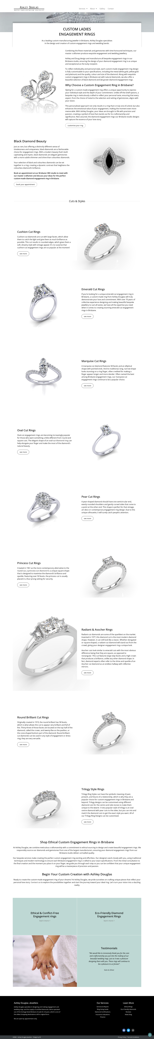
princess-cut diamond (38, 570)
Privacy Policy (122, 1037)
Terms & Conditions (133, 1037)
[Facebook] (124, 1030)
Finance (102, 1017)
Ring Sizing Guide (102, 1009)
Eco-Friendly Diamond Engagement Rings (109, 914)
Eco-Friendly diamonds (128, 1009)
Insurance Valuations (103, 1014)
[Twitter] (128, 1030)
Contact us (35, 882)
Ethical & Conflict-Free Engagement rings (45, 914)
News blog (128, 1014)
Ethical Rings (128, 1007)
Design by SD (37, 1037)
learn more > (44, 920)
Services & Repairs (103, 1007)
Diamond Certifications (102, 1012)
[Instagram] (133, 1030)
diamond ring (62, 440)
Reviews (128, 1012)
